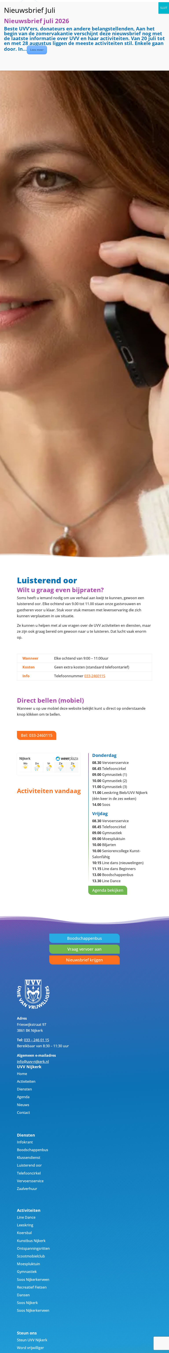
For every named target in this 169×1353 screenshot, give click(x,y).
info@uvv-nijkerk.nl (33, 1061)
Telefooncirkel (29, 1173)
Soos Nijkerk (27, 1302)
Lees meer (37, 50)
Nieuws (23, 1104)
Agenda (23, 1096)
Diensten (24, 1089)
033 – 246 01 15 (36, 1040)
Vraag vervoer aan (84, 949)
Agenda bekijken (107, 890)
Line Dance (26, 1217)
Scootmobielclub (31, 1256)
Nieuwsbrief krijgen (84, 960)
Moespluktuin (28, 1263)
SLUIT (163, 8)
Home (22, 1073)
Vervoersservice (30, 1180)
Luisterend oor (29, 1165)
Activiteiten (26, 1081)
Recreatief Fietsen (32, 1287)
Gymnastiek (27, 1271)
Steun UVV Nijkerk (32, 1340)
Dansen (23, 1295)
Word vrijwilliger (30, 1347)
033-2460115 (94, 676)
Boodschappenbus (84, 938)
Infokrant (25, 1142)
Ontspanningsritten (33, 1248)
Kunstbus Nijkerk (31, 1240)
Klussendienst (28, 1157)
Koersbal (24, 1232)
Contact (23, 1112)
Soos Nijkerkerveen (33, 1279)
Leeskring (25, 1225)
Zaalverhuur (27, 1188)
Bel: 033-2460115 (36, 735)
